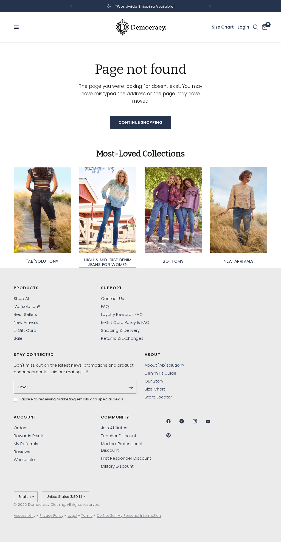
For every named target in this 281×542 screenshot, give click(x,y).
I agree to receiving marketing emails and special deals (71, 399)
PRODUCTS (26, 288)
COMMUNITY (115, 417)
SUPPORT (111, 288)
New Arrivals (239, 261)
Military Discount (117, 466)
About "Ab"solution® (164, 365)
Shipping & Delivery (120, 330)
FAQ (105, 306)
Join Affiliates (114, 428)
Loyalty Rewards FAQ (122, 314)
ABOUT (152, 354)
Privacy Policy (51, 515)
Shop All (22, 298)
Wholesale (24, 459)
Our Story (154, 381)
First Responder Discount (126, 458)
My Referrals (26, 443)
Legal (72, 515)
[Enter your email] (130, 387)
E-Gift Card (25, 330)
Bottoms (173, 261)
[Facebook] (172, 421)
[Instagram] (199, 421)
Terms (86, 515)
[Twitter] (185, 421)
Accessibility (24, 515)
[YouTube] (212, 422)
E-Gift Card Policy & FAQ (125, 322)
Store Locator (158, 397)
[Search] (255, 27)
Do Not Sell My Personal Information (129, 515)
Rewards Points (29, 436)
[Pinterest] (172, 435)
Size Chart (155, 389)
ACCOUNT (25, 417)
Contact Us (112, 298)
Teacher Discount (118, 436)
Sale (18, 338)
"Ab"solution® (42, 261)
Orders (20, 428)
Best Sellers (25, 314)
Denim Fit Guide (160, 373)
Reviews (22, 451)
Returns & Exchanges (122, 338)
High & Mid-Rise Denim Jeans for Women (108, 262)
